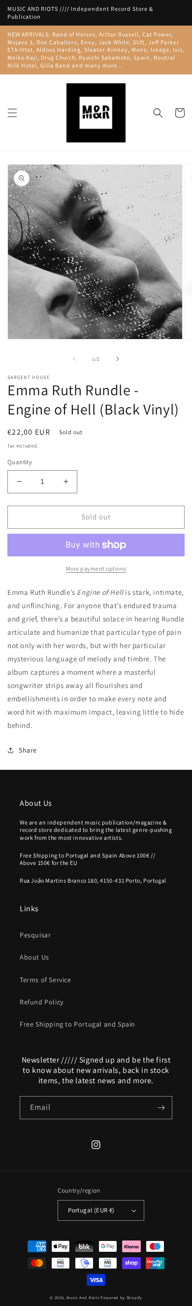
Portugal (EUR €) (91, 1210)
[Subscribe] (161, 1107)
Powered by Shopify (121, 1297)
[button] (12, 113)
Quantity (19, 462)
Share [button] (28, 750)
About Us (34, 957)
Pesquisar (35, 934)
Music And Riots (83, 1297)
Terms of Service (45, 979)
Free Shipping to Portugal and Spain (77, 1024)
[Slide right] (117, 359)
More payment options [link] (96, 568)
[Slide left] (74, 359)
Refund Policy (42, 1001)
